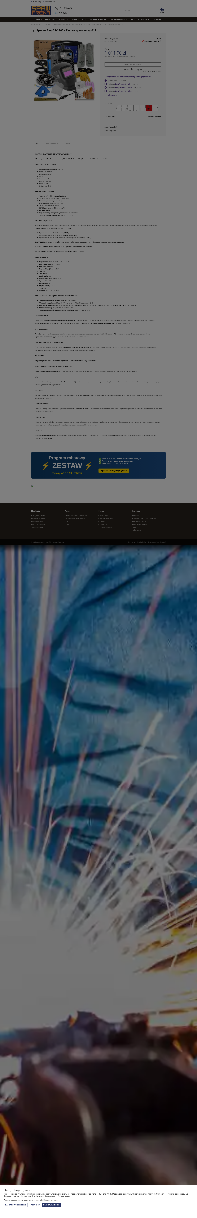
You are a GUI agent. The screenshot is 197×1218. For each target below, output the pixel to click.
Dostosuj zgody (34, 1205)
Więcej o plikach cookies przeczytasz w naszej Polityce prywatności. (31, 1200)
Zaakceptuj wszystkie (51, 1205)
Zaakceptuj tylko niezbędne (15, 1205)
